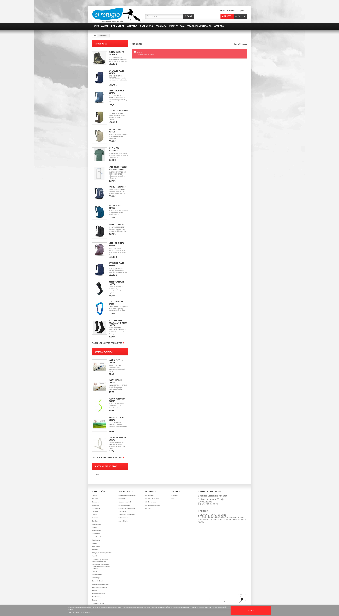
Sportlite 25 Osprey (117, 224)
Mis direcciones (150, 502)
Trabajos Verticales (98, 593)
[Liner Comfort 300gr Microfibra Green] (99, 173)
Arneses (95, 499)
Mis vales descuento (152, 499)
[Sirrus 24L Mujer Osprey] (99, 97)
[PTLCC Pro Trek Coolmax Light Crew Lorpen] (99, 327)
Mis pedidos (149, 495)
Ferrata (94, 527)
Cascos (94, 514)
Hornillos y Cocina (98, 537)
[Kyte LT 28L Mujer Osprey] (99, 269)
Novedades (101, 43)
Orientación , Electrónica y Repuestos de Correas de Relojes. (101, 566)
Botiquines (96, 508)
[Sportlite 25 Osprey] (99, 231)
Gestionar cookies (86, 612)
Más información (74, 612)
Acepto (251, 610)
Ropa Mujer (96, 578)
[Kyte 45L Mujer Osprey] (99, 77)
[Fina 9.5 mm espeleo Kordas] (99, 444)
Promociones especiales (127, 495)
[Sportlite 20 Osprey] (99, 193)
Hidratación (96, 533)
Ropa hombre (97, 574)
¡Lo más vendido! (104, 352)
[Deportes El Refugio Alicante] (117, 15)
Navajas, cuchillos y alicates (101, 553)
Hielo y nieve (96, 530)
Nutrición (95, 556)
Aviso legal (122, 511)
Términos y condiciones (127, 514)
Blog (97, 474)
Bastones (95, 505)
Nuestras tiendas (124, 505)
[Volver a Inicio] (94, 35)
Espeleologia (96, 524)
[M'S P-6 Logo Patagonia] (99, 154)
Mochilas (95, 549)
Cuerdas (95, 518)
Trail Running (96, 597)
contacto (222, 10)
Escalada (95, 521)
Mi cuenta (150, 491)
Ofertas (94, 495)
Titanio (94, 600)
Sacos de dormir (97, 581)
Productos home (98, 603)
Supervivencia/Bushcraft (100, 584)
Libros (94, 543)
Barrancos (95, 502)
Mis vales (148, 508)
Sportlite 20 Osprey (117, 187)
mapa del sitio (123, 521)
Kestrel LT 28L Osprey (118, 111)
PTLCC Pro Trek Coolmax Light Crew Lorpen (118, 322)
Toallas (94, 590)
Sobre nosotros (124, 518)
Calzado (95, 511)
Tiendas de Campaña (99, 587)
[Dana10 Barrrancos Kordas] (99, 405)
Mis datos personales (152, 505)
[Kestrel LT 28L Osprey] (99, 117)
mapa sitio (231, 10)
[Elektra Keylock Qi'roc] (99, 308)
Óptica (94, 571)
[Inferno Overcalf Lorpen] (99, 288)
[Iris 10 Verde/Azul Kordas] (99, 424)
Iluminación (96, 540)
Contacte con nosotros (127, 508)
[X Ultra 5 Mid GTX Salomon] (99, 58)
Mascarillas (96, 546)
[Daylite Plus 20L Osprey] (99, 136)
